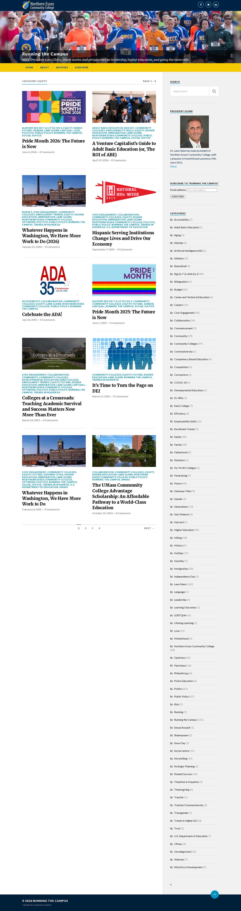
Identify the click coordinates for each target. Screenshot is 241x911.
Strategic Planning (184, 766)
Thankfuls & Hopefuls (186, 781)
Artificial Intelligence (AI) (188, 250)
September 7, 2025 (103, 249)
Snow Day (179, 743)
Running (178, 711)
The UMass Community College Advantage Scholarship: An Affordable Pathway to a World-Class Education (120, 496)
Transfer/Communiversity (188, 805)
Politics (28, 133)
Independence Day (184, 576)
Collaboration (128, 214)
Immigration (117, 133)
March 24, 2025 (31, 420)
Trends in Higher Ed (47, 224)
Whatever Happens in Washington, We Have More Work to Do (51, 498)
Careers (178, 304)
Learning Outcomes (185, 607)
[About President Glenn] (194, 132)
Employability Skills (120, 130)
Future (27, 130)
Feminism (179, 460)
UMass (63, 487)
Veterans (179, 859)
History (178, 545)
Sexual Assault (182, 727)
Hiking (178, 537)
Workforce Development (188, 867)
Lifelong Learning (183, 622)
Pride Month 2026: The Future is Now (53, 143)
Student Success (183, 774)
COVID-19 (180, 382)
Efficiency (179, 413)
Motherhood (181, 638)
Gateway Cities (53, 474)
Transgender (181, 812)
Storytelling (180, 758)
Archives (62, 67)
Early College (69, 380)
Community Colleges (106, 217)
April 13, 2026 (100, 160)
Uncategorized (182, 851)
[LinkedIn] (216, 5)
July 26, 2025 (29, 319)
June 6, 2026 (29, 152)
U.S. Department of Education (127, 227)
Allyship (27, 128)
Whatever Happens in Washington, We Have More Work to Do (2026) (51, 236)
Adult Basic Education (107, 128)
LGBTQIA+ (66, 130)
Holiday (178, 553)
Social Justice (32, 135)
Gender (38, 130)
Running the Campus (68, 133)
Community (141, 301)
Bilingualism (181, 281)
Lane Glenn (51, 130)
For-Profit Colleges (185, 467)
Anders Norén (42, 905)
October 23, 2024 (102, 513)
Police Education (183, 680)
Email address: (178, 189)
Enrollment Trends (49, 214)
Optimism (28, 222)
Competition (181, 367)
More (173, 166)
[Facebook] (201, 5)
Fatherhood (180, 452)
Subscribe (82, 67)
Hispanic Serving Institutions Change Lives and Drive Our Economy (123, 238)
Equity (67, 128)
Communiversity (183, 351)
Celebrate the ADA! (42, 314)
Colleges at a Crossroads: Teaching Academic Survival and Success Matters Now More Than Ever (51, 406)
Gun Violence (181, 514)
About (44, 67)
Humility (179, 560)
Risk (176, 704)
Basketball (180, 266)
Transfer (179, 797)
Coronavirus (181, 374)
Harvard (179, 522)
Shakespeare (181, 735)
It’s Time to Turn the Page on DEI (122, 388)
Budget (129, 128)
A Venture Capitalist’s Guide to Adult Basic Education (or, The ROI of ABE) (124, 149)
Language (179, 591)
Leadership (180, 599)
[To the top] (215, 894)
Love (77, 130)
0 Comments (47, 152)
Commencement (183, 328)
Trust (177, 828)
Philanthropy (181, 673)
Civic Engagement (45, 212)
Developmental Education (40, 380)
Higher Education (104, 474)
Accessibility (31, 301)
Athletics (179, 258)
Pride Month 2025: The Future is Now (123, 314)
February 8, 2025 (32, 509)
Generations (181, 506)
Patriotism (180, 665)
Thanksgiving (181, 789)
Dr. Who (178, 397)
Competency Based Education (191, 359)
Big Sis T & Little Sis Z (48, 128)
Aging (177, 235)
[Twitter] (208, 5)
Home (29, 67)
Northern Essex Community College (117, 135)
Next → (149, 528)
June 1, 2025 (99, 322)
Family (78, 128)
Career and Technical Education (191, 297)
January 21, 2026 (32, 246)
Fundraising (180, 475)
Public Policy (44, 133)
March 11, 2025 (101, 396)
